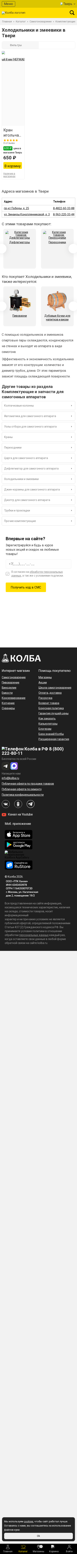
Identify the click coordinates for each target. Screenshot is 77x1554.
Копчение (8, 703)
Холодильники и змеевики (21, 479)
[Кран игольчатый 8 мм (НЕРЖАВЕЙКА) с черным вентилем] (13, 92)
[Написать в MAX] (14, 766)
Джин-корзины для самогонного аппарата (32, 489)
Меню (8, 4)
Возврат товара (48, 703)
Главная (7, 1551)
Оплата (43, 692)
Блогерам (44, 728)
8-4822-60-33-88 (63, 208)
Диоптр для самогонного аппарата (27, 500)
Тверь (68, 4)
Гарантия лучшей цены (53, 713)
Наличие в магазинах (9, 175)
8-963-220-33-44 (63, 214)
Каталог (23, 1551)
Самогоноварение (14, 677)
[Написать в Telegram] (6, 766)
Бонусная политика (51, 708)
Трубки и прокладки (17, 510)
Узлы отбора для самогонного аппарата (30, 426)
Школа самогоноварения (54, 687)
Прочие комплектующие (20, 521)
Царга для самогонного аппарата (26, 458)
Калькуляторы (47, 723)
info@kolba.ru (10, 778)
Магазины (38, 1549)
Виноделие (9, 687)
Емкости (7, 692)
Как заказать (47, 718)
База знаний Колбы (51, 734)
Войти (69, 1551)
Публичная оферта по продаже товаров (28, 783)
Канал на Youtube (20, 814)
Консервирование (13, 698)
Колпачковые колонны (19, 405)
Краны (8, 437)
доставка (55, 692)
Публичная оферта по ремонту (22, 789)
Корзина (54, 1551)
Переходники (13, 447)
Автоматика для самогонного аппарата (30, 416)
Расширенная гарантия (53, 739)
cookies (28, 1521)
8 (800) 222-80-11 (33, 751)
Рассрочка (45, 698)
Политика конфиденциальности (23, 794)
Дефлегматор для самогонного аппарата (31, 468)
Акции (42, 682)
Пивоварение (10, 682)
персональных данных (34, 935)
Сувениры (8, 708)
